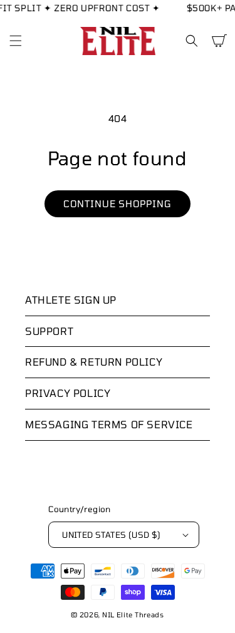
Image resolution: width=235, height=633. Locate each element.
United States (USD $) (111, 535)
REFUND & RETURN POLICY (93, 362)
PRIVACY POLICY (67, 393)
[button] (15, 40)
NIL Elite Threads (133, 614)
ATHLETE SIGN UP (71, 300)
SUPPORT (49, 331)
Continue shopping (117, 203)
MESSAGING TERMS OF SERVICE (109, 424)
